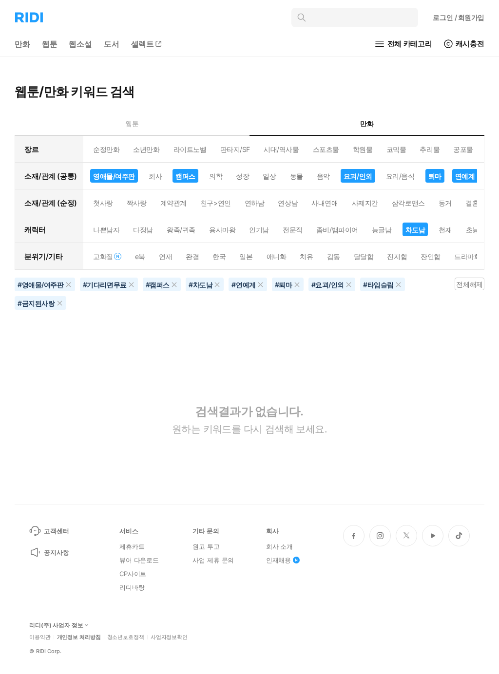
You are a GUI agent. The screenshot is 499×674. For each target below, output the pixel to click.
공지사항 (56, 552)
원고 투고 (205, 546)
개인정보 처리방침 (79, 637)
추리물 (430, 149)
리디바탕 (131, 587)
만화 (22, 44)
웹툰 (50, 44)
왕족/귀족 (181, 229)
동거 (445, 203)
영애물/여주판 (114, 176)
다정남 (143, 229)
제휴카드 (131, 546)
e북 (140, 256)
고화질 (103, 256)
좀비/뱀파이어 (337, 229)
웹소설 (80, 44)
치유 (306, 256)
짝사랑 (137, 203)
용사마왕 (222, 229)
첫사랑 (103, 203)
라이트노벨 (190, 149)
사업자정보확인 (169, 637)
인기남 (259, 229)
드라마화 (467, 256)
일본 (245, 256)
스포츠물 (326, 149)
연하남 (255, 203)
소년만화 (146, 149)
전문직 (293, 229)
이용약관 (40, 637)
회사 (155, 176)
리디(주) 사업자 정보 (56, 625)
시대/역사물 (281, 149)
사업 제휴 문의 (213, 560)
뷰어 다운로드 (139, 560)
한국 (219, 256)
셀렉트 (142, 44)
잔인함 (431, 256)
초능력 (476, 229)
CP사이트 (132, 574)
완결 (192, 256)
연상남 (288, 203)
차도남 (415, 229)
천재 (445, 229)
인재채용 (278, 560)
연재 (165, 256)
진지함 (397, 256)
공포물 (463, 149)
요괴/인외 (358, 176)
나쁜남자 (106, 229)
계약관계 (173, 203)
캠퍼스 (185, 176)
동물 (296, 176)
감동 (333, 256)
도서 (111, 44)
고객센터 (56, 531)
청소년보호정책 (125, 637)
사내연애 (324, 203)
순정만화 (106, 149)
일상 (269, 176)
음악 (323, 176)
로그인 (458, 17)
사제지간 (365, 203)
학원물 (363, 149)
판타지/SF (235, 149)
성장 (242, 176)
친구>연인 (215, 203)
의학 (215, 176)
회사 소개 (279, 546)
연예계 (465, 176)
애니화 (277, 256)
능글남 (382, 229)
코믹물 (396, 149)
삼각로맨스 (408, 203)
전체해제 (469, 284)
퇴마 (434, 176)
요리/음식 (400, 176)
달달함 (364, 256)
